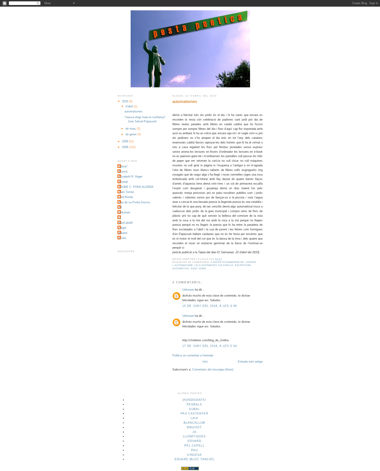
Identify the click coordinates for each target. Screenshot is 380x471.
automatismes (184, 101)
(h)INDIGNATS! (194, 399)
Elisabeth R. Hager (130, 176)
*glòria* (123, 166)
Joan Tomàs (126, 192)
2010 (125, 101)
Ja (194, 432)
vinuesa (194, 454)
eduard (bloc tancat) (194, 459)
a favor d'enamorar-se (227, 262)
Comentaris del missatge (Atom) (212, 369)
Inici (205, 361)
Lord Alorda (126, 197)
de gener (131, 134)
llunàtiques (194, 436)
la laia (122, 238)
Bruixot (123, 171)
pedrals (194, 404)
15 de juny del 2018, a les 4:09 (209, 306)
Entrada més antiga (250, 361)
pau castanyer (194, 413)
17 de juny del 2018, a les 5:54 (209, 346)
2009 (125, 141)
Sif (120, 207)
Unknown (188, 289)
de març (131, 128)
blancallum (194, 422)
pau (194, 450)
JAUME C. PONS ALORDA (136, 187)
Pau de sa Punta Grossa (134, 202)
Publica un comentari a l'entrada (192, 355)
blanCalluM (126, 222)
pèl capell (194, 445)
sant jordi (198, 268)
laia (194, 418)
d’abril (130, 106)
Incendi (123, 181)
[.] (120, 217)
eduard (123, 233)
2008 (125, 147)
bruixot (194, 427)
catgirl (122, 227)
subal (194, 409)
